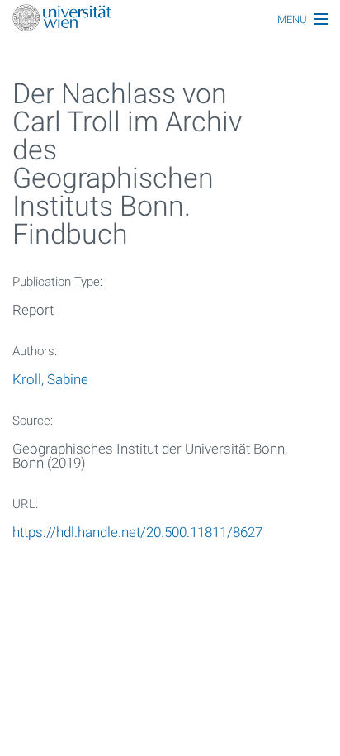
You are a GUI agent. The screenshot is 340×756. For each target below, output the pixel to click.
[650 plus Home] (170, 19)
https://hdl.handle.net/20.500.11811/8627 (137, 532)
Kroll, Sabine (50, 379)
